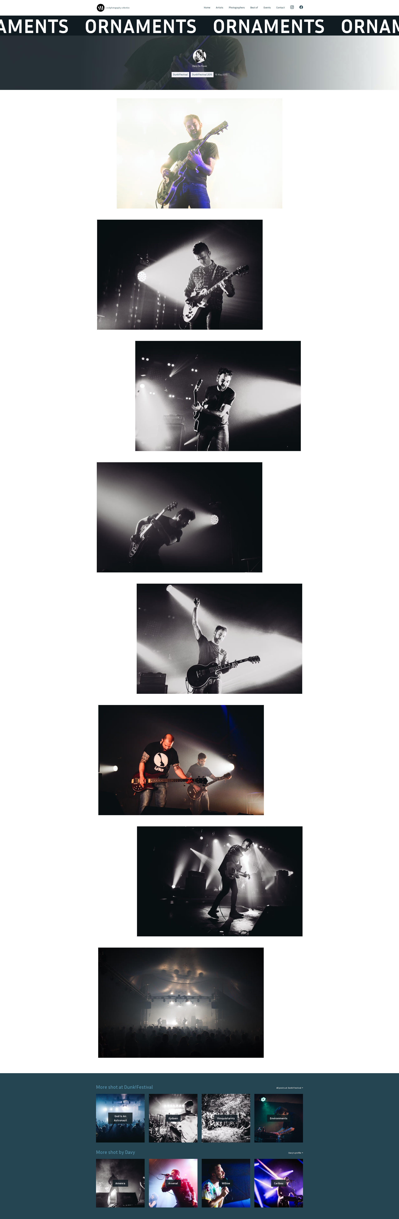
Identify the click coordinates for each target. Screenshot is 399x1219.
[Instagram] (292, 8)
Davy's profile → (295, 1152)
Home (207, 7)
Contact (280, 7)
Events (267, 7)
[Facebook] (301, 8)
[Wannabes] (100, 7)
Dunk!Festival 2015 (202, 74)
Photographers (237, 7)
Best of (254, 7)
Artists (219, 7)
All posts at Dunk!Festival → (289, 1087)
